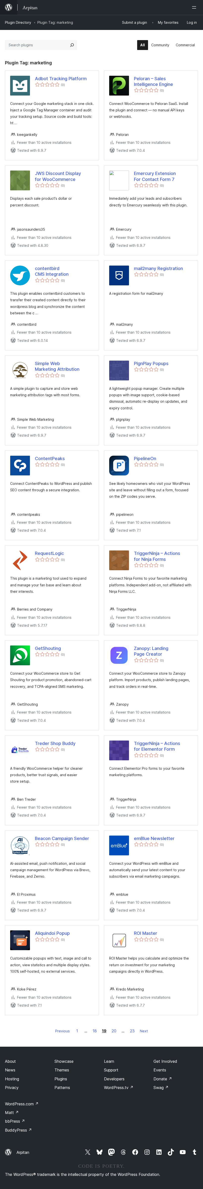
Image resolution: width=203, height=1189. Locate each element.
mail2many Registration (158, 268)
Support (111, 1069)
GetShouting (48, 648)
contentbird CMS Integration (52, 271)
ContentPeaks (50, 458)
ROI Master (145, 933)
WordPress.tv (118, 1087)
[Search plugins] (72, 45)
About (10, 1061)
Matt (12, 1112)
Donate (162, 1078)
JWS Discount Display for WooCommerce (58, 176)
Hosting (12, 1078)
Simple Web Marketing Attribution (57, 366)
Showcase (64, 1061)
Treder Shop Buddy (55, 743)
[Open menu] (195, 7)
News (10, 1069)
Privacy (12, 1087)
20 (114, 1030)
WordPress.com (22, 1103)
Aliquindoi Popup (52, 933)
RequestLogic (49, 553)
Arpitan (23, 1152)
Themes (61, 1069)
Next (144, 1031)
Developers (114, 1078)
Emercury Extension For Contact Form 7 (155, 176)
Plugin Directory (18, 22)
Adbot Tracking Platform (61, 78)
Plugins (60, 1078)
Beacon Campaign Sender (62, 838)
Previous (62, 1031)
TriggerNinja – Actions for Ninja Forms (157, 556)
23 (132, 1030)
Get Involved (165, 1061)
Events (159, 1069)
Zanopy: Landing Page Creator (151, 651)
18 (95, 1030)
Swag (161, 1087)
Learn (109, 1061)
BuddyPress (18, 1130)
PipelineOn (145, 458)
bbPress (15, 1121)
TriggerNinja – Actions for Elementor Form (157, 746)
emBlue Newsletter (154, 838)
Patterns (62, 1087)
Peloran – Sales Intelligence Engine (153, 81)
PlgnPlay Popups (151, 363)
